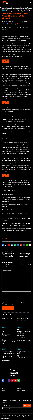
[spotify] (18, 380)
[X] (6, 380)
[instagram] (9, 380)
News (3, 390)
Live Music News (6, 393)
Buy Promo (19, 388)
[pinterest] (12, 380)
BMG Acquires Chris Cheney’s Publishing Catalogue (24, 331)
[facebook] (3, 380)
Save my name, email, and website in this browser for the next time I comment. (17, 303)
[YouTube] (15, 380)
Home (3, 388)
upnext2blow (7, 21)
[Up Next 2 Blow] (6, 2)
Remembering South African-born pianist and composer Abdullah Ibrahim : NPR (8, 355)
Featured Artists (21, 390)
